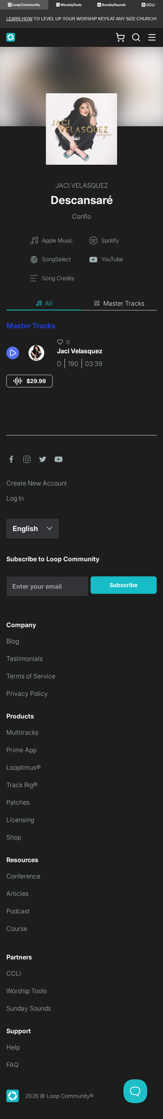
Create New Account (36, 483)
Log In (15, 498)
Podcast (18, 911)
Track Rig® (22, 785)
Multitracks (22, 732)
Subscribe (123, 585)
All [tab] (49, 303)
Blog (12, 641)
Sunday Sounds (28, 1008)
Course (16, 928)
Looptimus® (23, 767)
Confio (81, 216)
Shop (13, 837)
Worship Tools (26, 991)
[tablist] (81, 304)
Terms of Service (30, 676)
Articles (17, 894)
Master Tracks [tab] (123, 303)
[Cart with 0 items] (120, 37)
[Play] (12, 353)
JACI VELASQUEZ (81, 185)
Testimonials (24, 659)
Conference (23, 876)
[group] (29, 381)
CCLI (13, 973)
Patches (18, 802)
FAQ (12, 1065)
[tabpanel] (81, 361)
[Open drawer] (152, 37)
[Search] (136, 37)
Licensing (20, 820)
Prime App (21, 750)
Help (13, 1047)
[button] (14, 353)
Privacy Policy (27, 693)
